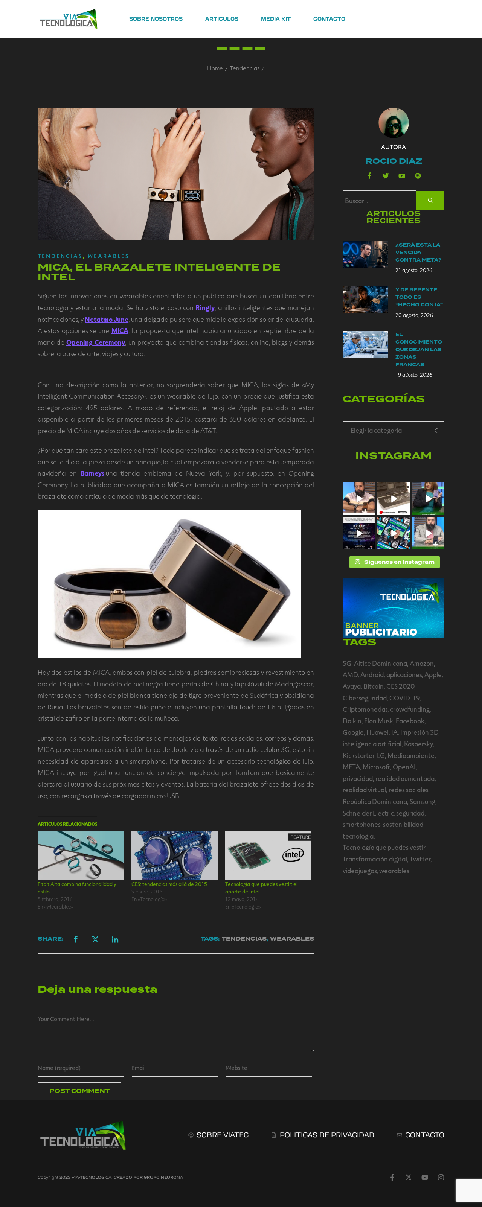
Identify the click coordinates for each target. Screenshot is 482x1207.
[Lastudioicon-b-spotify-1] (418, 175)
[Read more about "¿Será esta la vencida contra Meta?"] (365, 254)
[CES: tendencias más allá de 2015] (174, 855)
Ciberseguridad (365, 698)
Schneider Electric (368, 813)
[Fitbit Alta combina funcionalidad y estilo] (81, 855)
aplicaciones (404, 674)
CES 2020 (400, 686)
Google (353, 732)
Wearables (109, 256)
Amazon (422, 663)
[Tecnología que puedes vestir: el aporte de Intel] (268, 855)
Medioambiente (411, 755)
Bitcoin (373, 686)
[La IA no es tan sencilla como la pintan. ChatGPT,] (359, 498)
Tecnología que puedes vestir (384, 847)
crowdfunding (410, 709)
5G (347, 663)
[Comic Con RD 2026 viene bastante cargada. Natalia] (393, 533)
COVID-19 (404, 698)
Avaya (352, 686)
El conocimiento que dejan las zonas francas (418, 349)
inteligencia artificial (372, 744)
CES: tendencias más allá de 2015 (169, 884)
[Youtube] (401, 175)
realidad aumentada (405, 778)
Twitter (420, 859)
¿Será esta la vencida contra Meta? (418, 252)
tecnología (358, 836)
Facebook (410, 721)
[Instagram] (441, 1177)
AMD (350, 674)
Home (215, 68)
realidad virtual (364, 790)
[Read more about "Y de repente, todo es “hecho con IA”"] (365, 299)
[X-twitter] (408, 1177)
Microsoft (376, 767)
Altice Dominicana (380, 663)
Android (372, 674)
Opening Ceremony (95, 342)
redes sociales (408, 790)
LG (381, 755)
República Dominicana (375, 801)
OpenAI (404, 767)
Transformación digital (375, 859)
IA (394, 732)
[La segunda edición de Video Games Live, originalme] (359, 533)
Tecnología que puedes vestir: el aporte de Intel (261, 887)
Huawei (377, 732)
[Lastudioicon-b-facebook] (369, 175)
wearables (394, 870)
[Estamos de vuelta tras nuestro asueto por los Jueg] (428, 533)
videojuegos (360, 870)
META (351, 767)
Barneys (92, 473)
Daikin (352, 721)
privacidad (358, 778)
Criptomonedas (365, 709)
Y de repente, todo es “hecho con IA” (419, 297)
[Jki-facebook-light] (392, 1177)
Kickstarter (358, 755)
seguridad (410, 813)
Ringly (205, 307)
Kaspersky (418, 744)
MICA (119, 330)
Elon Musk (378, 721)
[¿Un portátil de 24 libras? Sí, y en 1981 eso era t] (393, 498)
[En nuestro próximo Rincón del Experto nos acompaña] (428, 498)
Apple (433, 674)
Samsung (422, 801)
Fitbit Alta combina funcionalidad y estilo (77, 887)
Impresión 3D (419, 732)
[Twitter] (385, 175)
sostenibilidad (403, 824)
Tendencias (244, 68)
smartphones (361, 824)
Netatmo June (106, 319)
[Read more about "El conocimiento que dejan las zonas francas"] (365, 344)
